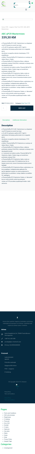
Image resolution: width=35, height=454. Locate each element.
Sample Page (8, 441)
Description (6, 120)
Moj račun (7, 431)
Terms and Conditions (10, 393)
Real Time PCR (19, 27)
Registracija (7, 417)
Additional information (20, 120)
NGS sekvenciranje (9, 415)
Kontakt (6, 425)
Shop (5, 437)
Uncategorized (8, 448)
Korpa (5, 435)
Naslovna (6, 429)
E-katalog (7, 419)
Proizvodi (6, 421)
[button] (22, 2)
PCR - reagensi (10, 27)
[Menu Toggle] (17, 405)
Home (3, 27)
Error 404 (7, 423)
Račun (5, 433)
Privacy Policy (8, 391)
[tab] (6, 120)
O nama (6, 427)
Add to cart (21, 108)
